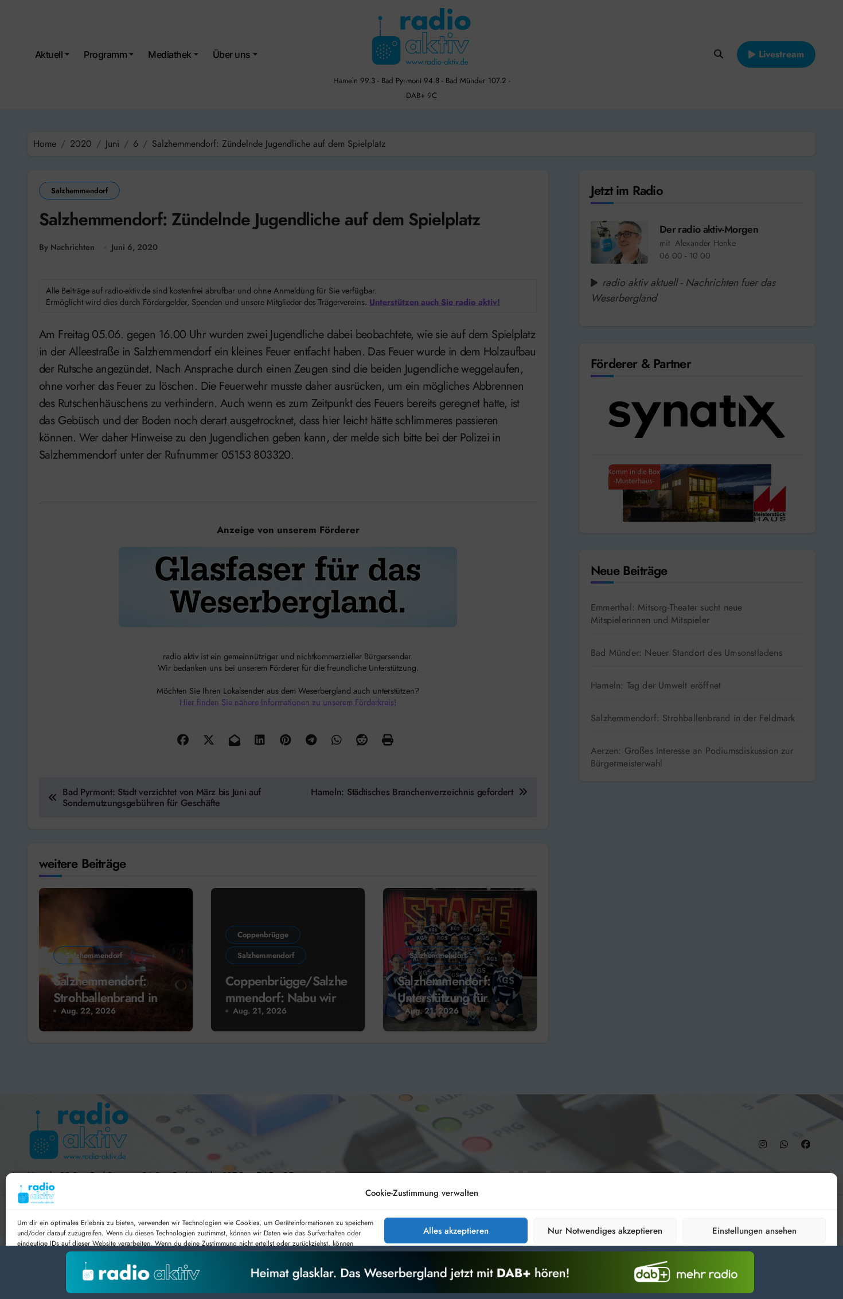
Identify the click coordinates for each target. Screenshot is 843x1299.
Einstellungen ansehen (754, 1230)
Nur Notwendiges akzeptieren (605, 1230)
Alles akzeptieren (456, 1230)
